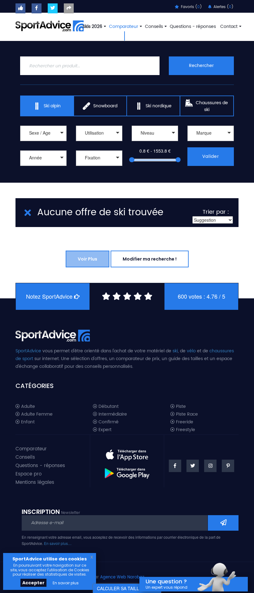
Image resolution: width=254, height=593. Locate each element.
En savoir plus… (58, 543)
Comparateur (123, 26)
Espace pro (28, 474)
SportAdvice (28, 350)
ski (175, 350)
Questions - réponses (193, 26)
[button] (43, 133)
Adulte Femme (36, 414)
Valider (210, 156)
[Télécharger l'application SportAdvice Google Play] (127, 471)
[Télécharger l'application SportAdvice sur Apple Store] (127, 452)
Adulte (27, 407)
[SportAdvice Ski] (52, 335)
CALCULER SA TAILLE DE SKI (127, 588)
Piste (180, 407)
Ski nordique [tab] (159, 105)
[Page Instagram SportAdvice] (210, 466)
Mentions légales (34, 482)
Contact (229, 26)
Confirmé (108, 422)
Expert (104, 430)
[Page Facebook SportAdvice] (175, 466)
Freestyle (185, 430)
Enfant (27, 422)
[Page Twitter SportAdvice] (192, 466)
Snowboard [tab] (105, 105)
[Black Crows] (210, 142)
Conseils (154, 26)
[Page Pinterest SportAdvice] (228, 466)
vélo (191, 350)
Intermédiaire (112, 414)
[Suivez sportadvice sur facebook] (37, 8)
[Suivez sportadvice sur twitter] (53, 8)
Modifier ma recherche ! (150, 259)
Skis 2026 (92, 26)
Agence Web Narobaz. (122, 577)
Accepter (33, 583)
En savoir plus (66, 583)
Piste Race (186, 414)
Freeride (184, 422)
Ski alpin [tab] (52, 105)
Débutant (108, 407)
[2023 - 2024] (43, 166)
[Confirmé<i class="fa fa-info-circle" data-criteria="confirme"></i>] (155, 142)
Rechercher (201, 65)
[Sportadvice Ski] (49, 25)
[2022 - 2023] (43, 173)
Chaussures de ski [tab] (212, 106)
